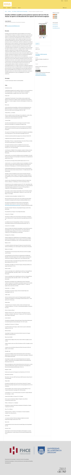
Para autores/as (55, 26)
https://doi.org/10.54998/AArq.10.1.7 (13, 25)
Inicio (6, 11)
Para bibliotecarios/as (56, 28)
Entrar (62, 0)
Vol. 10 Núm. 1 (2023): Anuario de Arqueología (19, 11)
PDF (38, 43)
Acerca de (14, 7)
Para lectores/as (55, 24)
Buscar (19, 7)
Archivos (8, 7)
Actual (4, 7)
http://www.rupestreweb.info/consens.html (12, 205)
